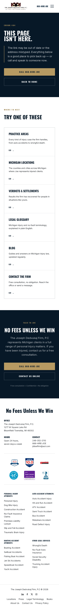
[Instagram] (36, 594)
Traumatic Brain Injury (14, 532)
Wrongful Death (39, 545)
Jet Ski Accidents (12, 560)
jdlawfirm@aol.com (41, 446)
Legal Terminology (35, 599)
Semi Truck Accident (42, 511)
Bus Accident (38, 515)
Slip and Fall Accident (14, 528)
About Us (14, 603)
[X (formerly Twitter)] (32, 594)
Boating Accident (12, 548)
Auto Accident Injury (42, 498)
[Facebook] (27, 594)
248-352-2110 (39, 440)
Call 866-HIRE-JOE (29, 71)
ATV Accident (38, 507)
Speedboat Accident (13, 565)
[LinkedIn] (22, 594)
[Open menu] (52, 6)
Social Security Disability (39, 558)
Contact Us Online (29, 376)
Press (21, 599)
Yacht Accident (11, 569)
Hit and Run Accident (42, 503)
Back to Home (30, 81)
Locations (11, 599)
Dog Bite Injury (11, 505)
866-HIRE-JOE (42, 6)
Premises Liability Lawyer (12, 522)
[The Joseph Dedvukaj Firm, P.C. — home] (15, 6)
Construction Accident (14, 509)
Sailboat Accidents (13, 552)
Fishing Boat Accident (14, 556)
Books (49, 599)
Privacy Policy (42, 603)
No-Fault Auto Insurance (39, 551)
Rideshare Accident (41, 520)
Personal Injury (11, 501)
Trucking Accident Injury (41, 565)
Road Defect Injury (41, 524)
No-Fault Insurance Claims (13, 515)
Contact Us (27, 603)
